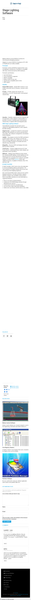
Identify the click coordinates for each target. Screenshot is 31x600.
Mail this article (15, 386)
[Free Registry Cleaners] (15, 437)
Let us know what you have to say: (11, 493)
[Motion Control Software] (15, 411)
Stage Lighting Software (10, 11)
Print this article (15, 387)
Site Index (19, 595)
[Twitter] (7, 336)
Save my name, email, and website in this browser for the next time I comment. (14, 518)
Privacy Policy (13, 595)
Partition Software (7, 478)
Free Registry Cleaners (8, 447)
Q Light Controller (7, 164)
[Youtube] (11, 336)
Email (3, 511)
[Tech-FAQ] (15, 3)
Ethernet (17, 159)
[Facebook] (3, 336)
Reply (5, 543)
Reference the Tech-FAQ (23, 594)
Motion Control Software (8, 423)
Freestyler (5, 65)
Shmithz (4, 84)
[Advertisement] (17, 26)
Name (3, 506)
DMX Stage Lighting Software (10, 123)
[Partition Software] (15, 465)
